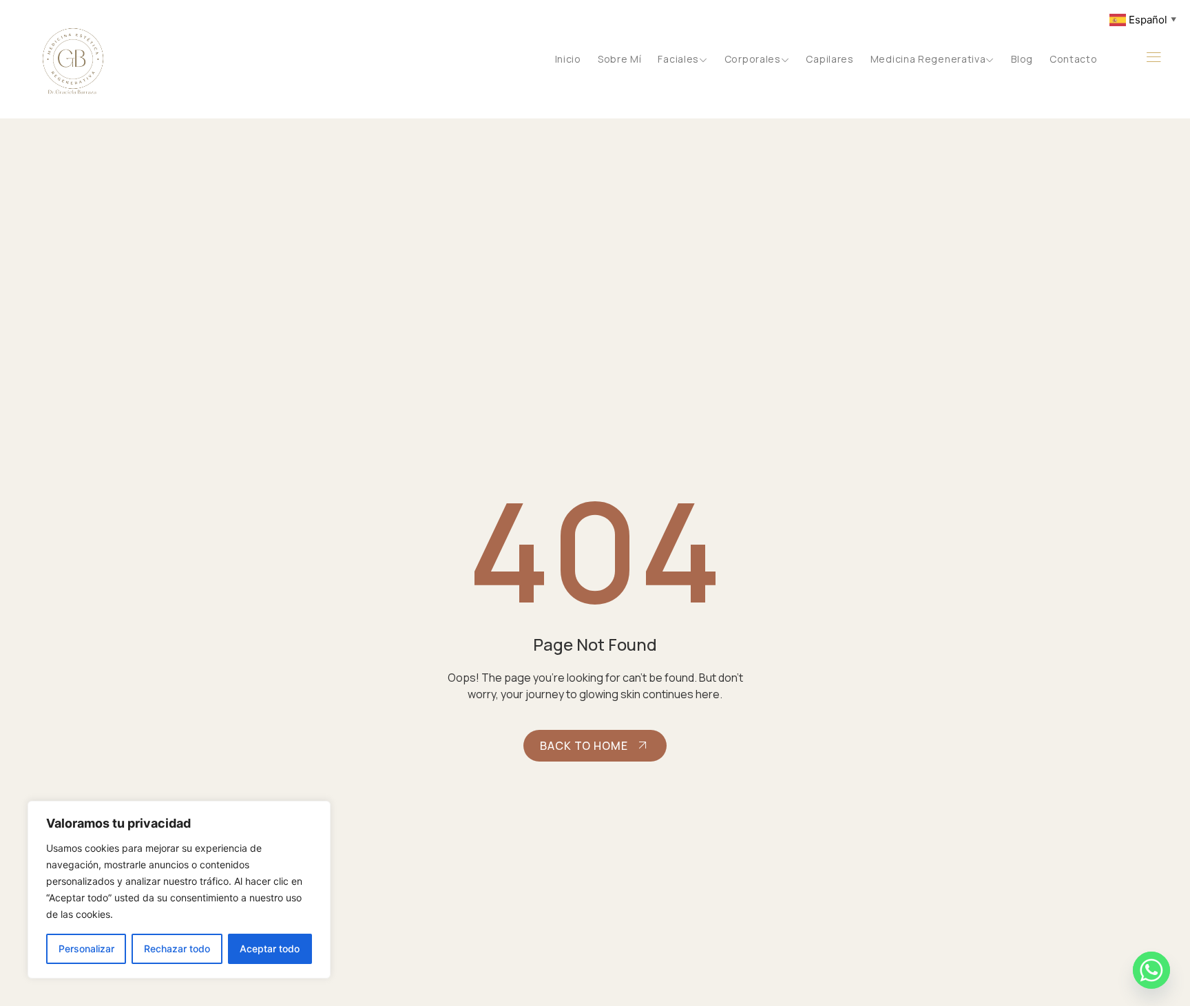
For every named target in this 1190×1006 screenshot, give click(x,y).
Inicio (568, 58)
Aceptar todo (270, 948)
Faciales (678, 58)
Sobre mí (620, 58)
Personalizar (86, 948)
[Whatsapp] (1151, 970)
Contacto (1074, 58)
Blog (1022, 58)
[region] (179, 889)
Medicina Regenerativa (928, 58)
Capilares (829, 58)
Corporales (752, 58)
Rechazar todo (177, 948)
